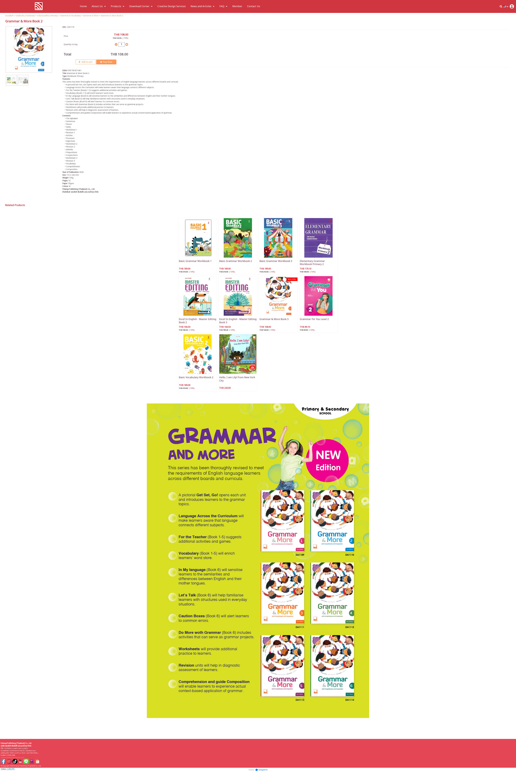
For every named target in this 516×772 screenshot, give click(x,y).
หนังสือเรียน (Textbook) (25, 15)
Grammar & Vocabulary (70, 15)
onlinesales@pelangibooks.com (12, 757)
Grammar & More (90, 15)
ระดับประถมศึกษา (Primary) (47, 15)
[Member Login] (512, 6)
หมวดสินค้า (9, 15)
